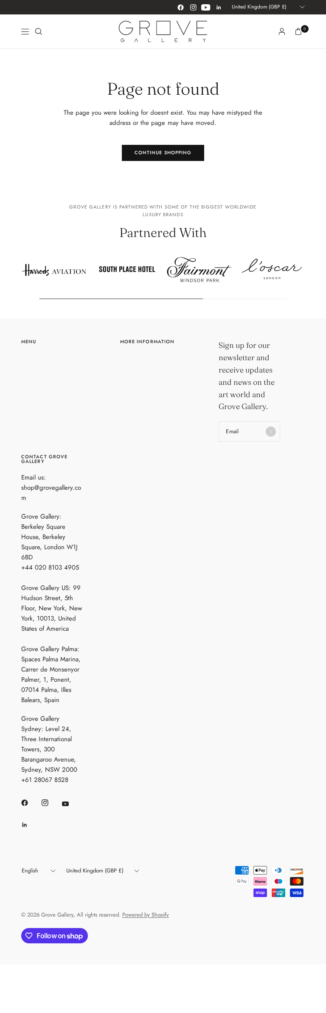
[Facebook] (180, 7)
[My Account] (282, 31)
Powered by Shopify (145, 915)
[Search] (38, 31)
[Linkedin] (218, 7)
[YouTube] (206, 7)
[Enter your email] (271, 431)
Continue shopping (163, 152)
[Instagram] (193, 7)
